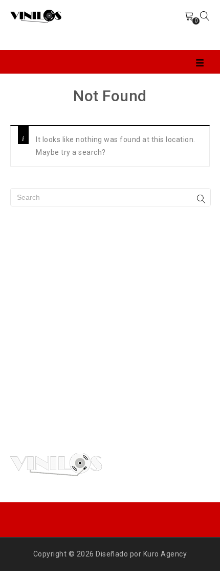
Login (166, 25)
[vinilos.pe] (35, 15)
